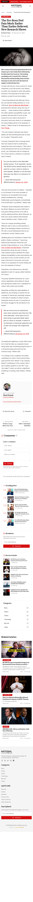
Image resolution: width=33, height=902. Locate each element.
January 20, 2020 (21, 182)
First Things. (5, 128)
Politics (3, 771)
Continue (9, 463)
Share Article (8, 40)
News (2, 768)
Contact (3, 791)
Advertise (3, 794)
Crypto (3, 781)
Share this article (9, 411)
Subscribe (18, 546)
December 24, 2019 (22, 334)
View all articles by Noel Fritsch (12, 401)
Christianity (9, 12)
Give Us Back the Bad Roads (18, 105)
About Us (3, 789)
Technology (4, 776)
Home (2, 12)
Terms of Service (5, 799)
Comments (28, 411)
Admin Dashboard (6, 802)
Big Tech (3, 778)
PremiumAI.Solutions (19, 827)
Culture (3, 773)
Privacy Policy (5, 797)
